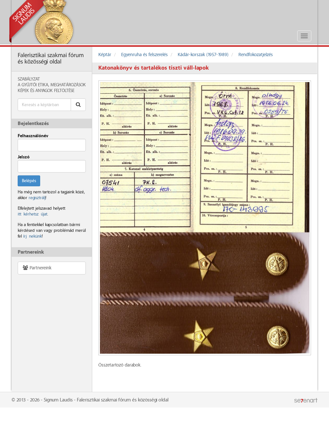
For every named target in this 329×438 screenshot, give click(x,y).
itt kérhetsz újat (32, 214)
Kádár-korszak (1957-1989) (203, 54)
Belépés (29, 180)
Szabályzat (29, 79)
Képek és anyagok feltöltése (46, 90)
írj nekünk (32, 236)
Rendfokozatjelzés (255, 54)
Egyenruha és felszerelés (144, 54)
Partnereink (39, 268)
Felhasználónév (33, 136)
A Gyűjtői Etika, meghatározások (52, 85)
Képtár (104, 54)
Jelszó (24, 157)
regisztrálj (37, 197)
